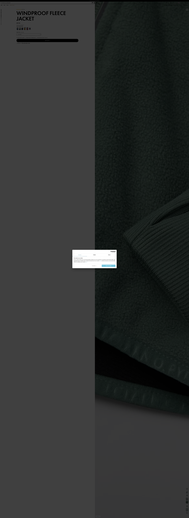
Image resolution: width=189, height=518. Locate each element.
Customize (94, 265)
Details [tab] (94, 254)
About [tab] (109, 254)
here (100, 260)
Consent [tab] (79, 254)
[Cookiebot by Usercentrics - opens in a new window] (111, 251)
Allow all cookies (108, 265)
